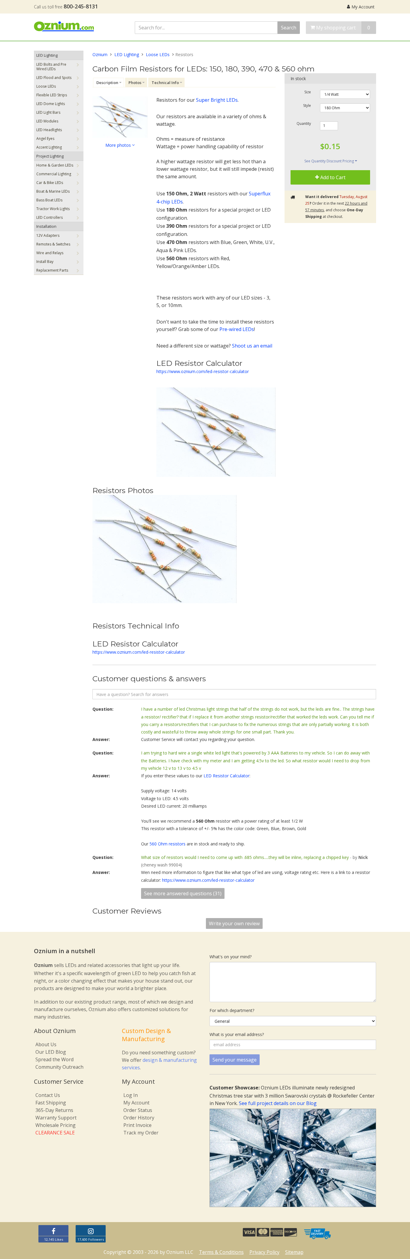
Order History (138, 1117)
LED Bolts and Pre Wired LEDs (51, 66)
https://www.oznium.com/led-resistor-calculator (202, 371)
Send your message (235, 1059)
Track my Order (140, 1132)
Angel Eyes (45, 138)
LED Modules (47, 121)
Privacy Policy (264, 1252)
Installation (46, 226)
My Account (363, 7)
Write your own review (234, 923)
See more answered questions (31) (183, 893)
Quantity (304, 124)
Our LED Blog (50, 1052)
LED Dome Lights (50, 103)
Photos (134, 82)
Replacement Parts (52, 270)
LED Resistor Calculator (226, 776)
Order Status (137, 1110)
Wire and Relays (49, 252)
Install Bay (44, 261)
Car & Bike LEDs (49, 182)
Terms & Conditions (221, 1252)
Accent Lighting (49, 147)
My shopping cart (342, 27)
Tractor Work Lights (53, 208)
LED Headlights (49, 129)
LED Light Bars (48, 112)
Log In (130, 1095)
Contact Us (47, 1095)
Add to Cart (332, 177)
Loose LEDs (46, 86)
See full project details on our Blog (278, 1103)
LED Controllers (49, 217)
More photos (118, 145)
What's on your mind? (231, 956)
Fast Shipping (50, 1102)
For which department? (232, 1010)
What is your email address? (237, 1034)
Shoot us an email (252, 345)
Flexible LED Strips (51, 95)
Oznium (99, 54)
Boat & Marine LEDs (53, 191)
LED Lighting (47, 55)
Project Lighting (50, 156)
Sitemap (294, 1252)
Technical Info (165, 82)
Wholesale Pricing (55, 1125)
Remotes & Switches (53, 244)
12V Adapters (47, 235)
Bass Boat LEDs (49, 200)
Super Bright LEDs (217, 100)
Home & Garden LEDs (54, 165)
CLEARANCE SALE (55, 1132)
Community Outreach (59, 1067)
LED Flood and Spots (53, 77)
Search (288, 27)
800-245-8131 (81, 6)
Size (307, 92)
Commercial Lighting (53, 173)
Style (307, 106)
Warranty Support (56, 1117)
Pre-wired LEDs (236, 329)
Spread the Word (54, 1059)
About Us (45, 1044)
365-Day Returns (54, 1110)
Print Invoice (137, 1125)
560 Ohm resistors (167, 844)
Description (107, 82)
